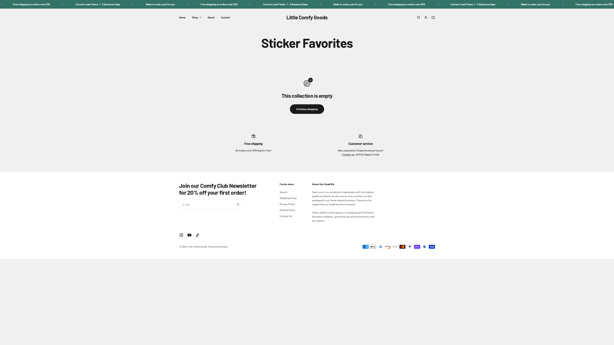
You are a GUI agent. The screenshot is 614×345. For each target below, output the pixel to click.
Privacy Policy (287, 204)
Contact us (348, 154)
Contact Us (286, 216)
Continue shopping (307, 109)
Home (182, 17)
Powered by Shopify (218, 246)
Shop (195, 17)
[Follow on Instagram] (181, 235)
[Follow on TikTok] (197, 235)
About (211, 17)
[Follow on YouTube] (189, 235)
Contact (225, 17)
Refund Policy (287, 209)
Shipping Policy (288, 197)
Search (283, 192)
